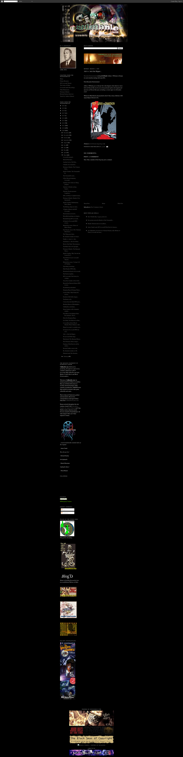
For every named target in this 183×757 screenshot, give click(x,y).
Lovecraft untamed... (68, 157)
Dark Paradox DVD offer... (69, 269)
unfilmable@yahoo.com (72, 400)
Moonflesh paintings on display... (71, 216)
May (65, 150)
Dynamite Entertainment (90, 76)
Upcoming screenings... (69, 266)
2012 (63, 123)
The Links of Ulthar (65, 85)
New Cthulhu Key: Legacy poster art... (97, 217)
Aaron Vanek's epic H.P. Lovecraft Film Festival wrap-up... (102, 227)
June (65, 147)
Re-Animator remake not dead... (71, 236)
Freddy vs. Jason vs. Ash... (69, 239)
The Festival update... (68, 274)
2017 (63, 113)
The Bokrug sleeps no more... (70, 207)
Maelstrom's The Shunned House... (72, 339)
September (66, 140)
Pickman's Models (64, 92)
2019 (63, 108)
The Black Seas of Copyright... (71, 246)
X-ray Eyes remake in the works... (71, 281)
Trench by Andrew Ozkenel (67, 96)
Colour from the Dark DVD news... (72, 302)
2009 (63, 130)
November (66, 135)
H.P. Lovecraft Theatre (65, 83)
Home (103, 203)
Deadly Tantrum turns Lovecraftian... (97, 223)
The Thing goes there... (69, 234)
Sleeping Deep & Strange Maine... (72, 290)
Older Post (120, 203)
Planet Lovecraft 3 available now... (72, 327)
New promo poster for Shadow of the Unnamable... (100, 220)
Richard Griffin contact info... (70, 348)
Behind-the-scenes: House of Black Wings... (70, 226)
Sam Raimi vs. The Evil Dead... (71, 241)
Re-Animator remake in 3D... (70, 351)
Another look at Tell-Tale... (70, 162)
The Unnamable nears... (69, 176)
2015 (63, 115)
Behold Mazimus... (68, 159)
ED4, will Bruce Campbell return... (72, 195)
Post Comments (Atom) (97, 207)
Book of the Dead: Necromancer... (71, 244)
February (66, 356)
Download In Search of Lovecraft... (72, 271)
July (65, 145)
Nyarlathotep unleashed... (69, 287)
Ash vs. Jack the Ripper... (69, 334)
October (66, 137)
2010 (63, 128)
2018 (63, 110)
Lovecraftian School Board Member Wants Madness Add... (71, 324)
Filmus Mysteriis (64, 81)
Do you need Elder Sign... (69, 336)
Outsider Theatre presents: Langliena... (70, 192)
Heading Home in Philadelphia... (71, 304)
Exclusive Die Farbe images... (70, 297)
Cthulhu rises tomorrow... (69, 164)
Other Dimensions (64, 90)
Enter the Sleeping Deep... (69, 318)
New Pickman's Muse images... (71, 341)
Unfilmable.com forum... (69, 307)
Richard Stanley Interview (66, 94)
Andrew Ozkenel (71, 408)
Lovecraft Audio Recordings (67, 87)
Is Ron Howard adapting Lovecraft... (69, 179)
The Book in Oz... (67, 299)
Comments (65, 513)
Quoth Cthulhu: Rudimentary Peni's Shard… (70, 203)
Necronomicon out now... (69, 213)
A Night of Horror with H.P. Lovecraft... (70, 210)
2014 (63, 118)
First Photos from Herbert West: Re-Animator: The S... (71, 314)
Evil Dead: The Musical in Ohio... (71, 320)
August (66, 142)
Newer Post (87, 203)
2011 (63, 125)
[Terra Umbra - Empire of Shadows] (91, 745)
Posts (63, 509)
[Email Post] (107, 146)
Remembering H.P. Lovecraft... (71, 218)
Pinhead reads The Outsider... (70, 353)
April (65, 152)
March (65, 155)
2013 (63, 120)
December (66, 133)
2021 (63, 105)
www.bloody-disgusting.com (97, 144)
